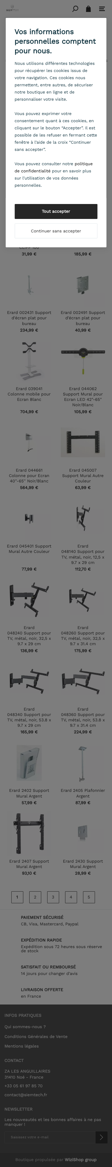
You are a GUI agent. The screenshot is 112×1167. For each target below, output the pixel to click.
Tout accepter (56, 211)
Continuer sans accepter (56, 231)
